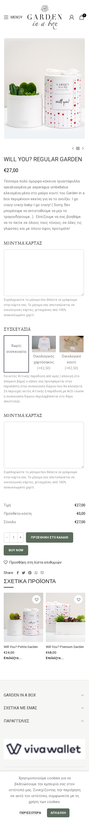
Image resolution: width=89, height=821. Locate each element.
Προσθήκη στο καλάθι (49, 537)
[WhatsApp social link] (36, 573)
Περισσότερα (30, 813)
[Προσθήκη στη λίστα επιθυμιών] (36, 599)
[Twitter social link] (23, 573)
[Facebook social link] (17, 573)
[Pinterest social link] (30, 573)
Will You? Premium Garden (65, 647)
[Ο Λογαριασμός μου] (72, 17)
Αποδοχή (58, 813)
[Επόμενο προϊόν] (82, 148)
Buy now (16, 550)
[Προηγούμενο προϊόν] (72, 148)
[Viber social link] (42, 573)
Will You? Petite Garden (21, 647)
